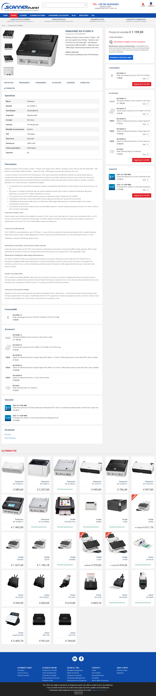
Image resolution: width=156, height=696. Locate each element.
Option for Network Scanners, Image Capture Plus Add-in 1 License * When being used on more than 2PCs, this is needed (55, 357)
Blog (74, 15)
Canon (149, 558)
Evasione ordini (47, 680)
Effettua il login (122, 670)
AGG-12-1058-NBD (20, 416)
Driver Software (10, 438)
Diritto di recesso (73, 673)
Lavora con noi (23, 673)
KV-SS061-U (17, 315)
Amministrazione (98, 675)
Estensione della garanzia (76, 678)
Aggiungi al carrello (142, 84)
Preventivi (95, 678)
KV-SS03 (16, 386)
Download (85, 83)
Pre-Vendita (96, 673)
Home (5, 15)
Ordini (94, 670)
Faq (93, 15)
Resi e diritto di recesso (100, 680)
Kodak (70, 520)
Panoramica (24, 83)
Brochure (8, 434)
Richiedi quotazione (65, 489)
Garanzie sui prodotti (74, 675)
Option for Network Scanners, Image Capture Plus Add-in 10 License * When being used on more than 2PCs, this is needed (55, 368)
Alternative (9, 88)
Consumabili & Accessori (58, 15)
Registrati (120, 673)
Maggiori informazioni (99, 690)
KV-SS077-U (17, 345)
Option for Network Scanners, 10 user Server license (31, 378)
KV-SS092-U (17, 355)
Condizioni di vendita (49, 670)
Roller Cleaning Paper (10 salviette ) (25, 388)
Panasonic (18, 483)
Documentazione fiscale (50, 678)
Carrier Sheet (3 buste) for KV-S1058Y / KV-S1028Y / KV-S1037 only (37, 347)
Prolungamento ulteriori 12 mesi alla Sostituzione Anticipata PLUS (36, 418)
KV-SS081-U (17, 335)
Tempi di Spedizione (49, 673)
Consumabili (40, 83)
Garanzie (71, 83)
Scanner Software (37, 15)
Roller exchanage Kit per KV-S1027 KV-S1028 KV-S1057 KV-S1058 (36, 317)
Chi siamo (21, 670)
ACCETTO (78, 693)
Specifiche (8, 83)
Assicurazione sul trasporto (77, 680)
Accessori (56, 83)
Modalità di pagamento (75, 670)
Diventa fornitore (23, 675)
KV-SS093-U (17, 365)
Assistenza (83, 15)
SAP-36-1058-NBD (20, 405)
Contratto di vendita (49, 675)
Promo (13, 15)
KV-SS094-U (17, 375)
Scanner (23, 15)
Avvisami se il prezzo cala (120, 57)
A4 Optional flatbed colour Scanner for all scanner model (32, 337)
